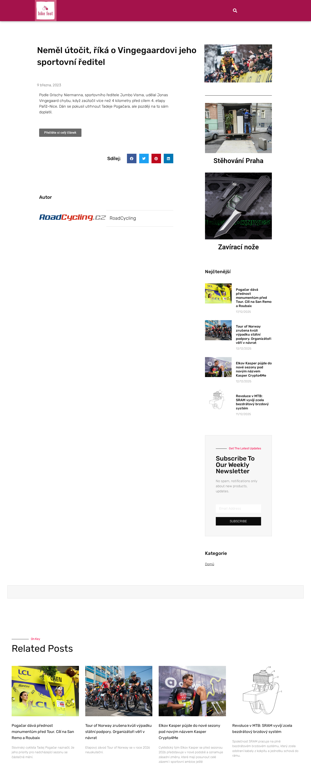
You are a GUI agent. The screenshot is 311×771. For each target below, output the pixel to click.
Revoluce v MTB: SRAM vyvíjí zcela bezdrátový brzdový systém (252, 402)
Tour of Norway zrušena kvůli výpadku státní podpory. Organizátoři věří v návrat (253, 334)
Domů (209, 564)
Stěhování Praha (238, 161)
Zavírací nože (238, 247)
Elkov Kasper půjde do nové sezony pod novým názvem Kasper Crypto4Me (254, 369)
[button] (235, 10)
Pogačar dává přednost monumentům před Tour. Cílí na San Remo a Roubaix (253, 298)
